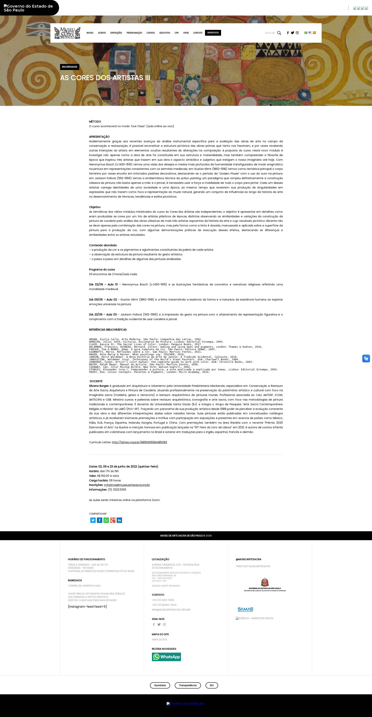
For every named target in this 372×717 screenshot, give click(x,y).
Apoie (186, 32)
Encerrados (69, 66)
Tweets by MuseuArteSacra (253, 566)
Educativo (164, 32)
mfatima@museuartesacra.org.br (127, 485)
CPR (177, 32)
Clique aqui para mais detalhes (98, 600)
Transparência (188, 685)
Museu (90, 32)
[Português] (306, 32)
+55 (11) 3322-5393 (163, 600)
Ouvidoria (160, 685)
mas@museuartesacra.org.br (171, 609)
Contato (197, 32)
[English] (310, 32)
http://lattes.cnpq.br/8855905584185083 (139, 442)
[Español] (314, 32)
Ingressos (213, 32)
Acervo (102, 32)
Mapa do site (159, 639)
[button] (354, 708)
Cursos (151, 32)
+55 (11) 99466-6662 (164, 604)
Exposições (116, 32)
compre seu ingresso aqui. (84, 585)
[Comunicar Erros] (367, 8)
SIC (212, 685)
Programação (134, 32)
